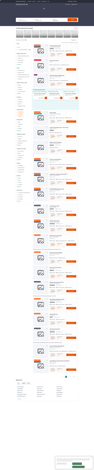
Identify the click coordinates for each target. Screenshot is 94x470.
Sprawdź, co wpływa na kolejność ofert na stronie (70, 42)
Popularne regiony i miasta (22, 82)
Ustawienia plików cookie (61, 463)
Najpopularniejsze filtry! (21, 53)
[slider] (19, 49)
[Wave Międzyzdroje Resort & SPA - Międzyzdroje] (40, 304)
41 (74, 376)
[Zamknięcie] (91, 457)
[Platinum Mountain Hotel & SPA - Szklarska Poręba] (40, 287)
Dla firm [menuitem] (33, 1)
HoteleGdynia (39, 392)
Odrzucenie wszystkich (77, 463)
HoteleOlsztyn (59, 394)
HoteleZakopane (20, 386)
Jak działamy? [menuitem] (44, 1)
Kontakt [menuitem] (74, 1)
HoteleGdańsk (20, 388)
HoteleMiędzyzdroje (21, 396)
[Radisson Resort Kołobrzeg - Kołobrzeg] (40, 147)
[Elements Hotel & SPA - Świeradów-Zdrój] (40, 226)
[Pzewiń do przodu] (75, 28)
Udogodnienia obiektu (21, 134)
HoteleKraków (59, 386)
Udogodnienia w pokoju (21, 148)
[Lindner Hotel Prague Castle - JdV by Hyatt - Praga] (40, 133)
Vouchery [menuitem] (29, 1)
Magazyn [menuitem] (39, 1)
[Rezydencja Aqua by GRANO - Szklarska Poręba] (40, 258)
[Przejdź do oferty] (46, 98)
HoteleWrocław (40, 386)
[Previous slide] (34, 51)
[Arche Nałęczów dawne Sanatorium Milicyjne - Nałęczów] (40, 366)
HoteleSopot (39, 388)
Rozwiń (19, 398)
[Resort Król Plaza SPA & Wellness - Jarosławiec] (40, 351)
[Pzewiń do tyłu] (77, 28)
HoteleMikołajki (60, 392)
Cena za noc (18, 47)
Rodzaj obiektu (20, 119)
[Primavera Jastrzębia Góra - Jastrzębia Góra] (40, 164)
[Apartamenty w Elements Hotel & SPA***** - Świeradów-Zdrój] (40, 179)
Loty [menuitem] (48, 1)
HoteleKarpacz (59, 388)
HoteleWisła (39, 396)
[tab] (38, 185)
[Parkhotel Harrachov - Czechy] (40, 66)
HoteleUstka (59, 396)
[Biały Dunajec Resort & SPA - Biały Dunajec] (40, 241)
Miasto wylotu (19, 190)
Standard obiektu (20, 109)
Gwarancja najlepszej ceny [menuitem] (21, 1)
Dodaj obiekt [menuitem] (70, 1)
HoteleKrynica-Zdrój (41, 394)
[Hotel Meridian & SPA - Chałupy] (40, 211)
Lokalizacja (19, 97)
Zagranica (19, 175)
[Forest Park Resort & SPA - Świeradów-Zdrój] (40, 51)
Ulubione (68, 4)
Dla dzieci (19, 163)
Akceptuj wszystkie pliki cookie (78, 466)
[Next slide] (47, 51)
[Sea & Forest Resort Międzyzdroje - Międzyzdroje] (40, 80)
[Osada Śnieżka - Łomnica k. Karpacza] (40, 118)
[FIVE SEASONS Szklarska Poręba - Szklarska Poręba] (40, 194)
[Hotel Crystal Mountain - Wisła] (40, 334)
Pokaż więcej (19, 64)
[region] (40, 51)
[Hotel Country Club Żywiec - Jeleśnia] (40, 273)
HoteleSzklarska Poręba (21, 394)
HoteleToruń (19, 392)
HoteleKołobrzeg (40, 390)
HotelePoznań (20, 390)
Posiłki (18, 68)
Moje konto (75, 4)
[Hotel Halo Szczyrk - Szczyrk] (40, 319)
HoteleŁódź (59, 390)
